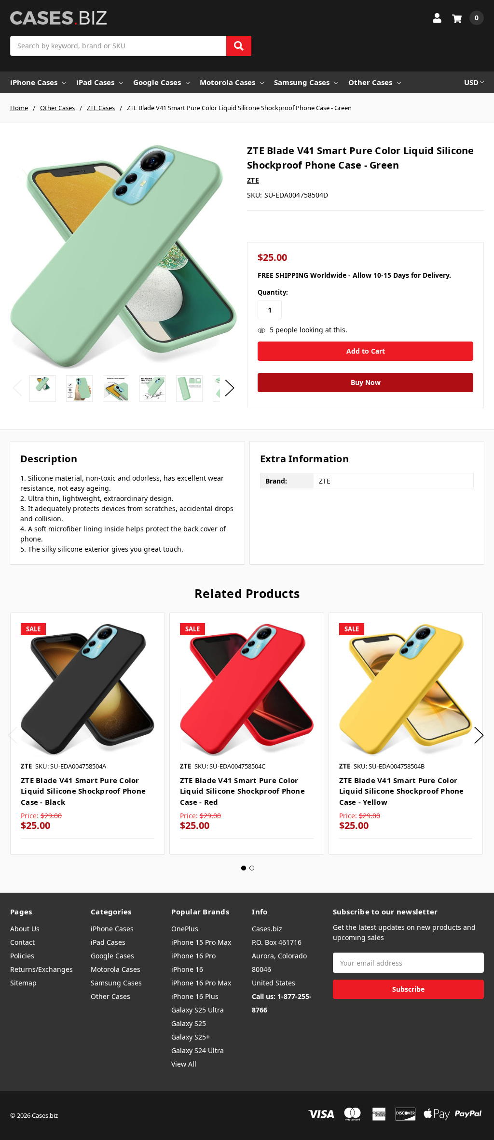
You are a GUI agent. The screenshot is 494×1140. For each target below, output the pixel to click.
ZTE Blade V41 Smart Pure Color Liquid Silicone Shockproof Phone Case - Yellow (401, 791)
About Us (25, 928)
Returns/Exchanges (41, 969)
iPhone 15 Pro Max (201, 942)
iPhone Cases (33, 82)
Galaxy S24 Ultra (197, 1050)
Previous (17, 387)
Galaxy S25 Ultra (197, 1009)
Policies (22, 955)
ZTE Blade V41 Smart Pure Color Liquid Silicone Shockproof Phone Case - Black (83, 791)
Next (229, 387)
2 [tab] (251, 868)
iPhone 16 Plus (195, 996)
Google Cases (157, 82)
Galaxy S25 (188, 1023)
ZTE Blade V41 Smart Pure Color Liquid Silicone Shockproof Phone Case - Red (242, 791)
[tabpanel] (87, 734)
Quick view (87, 689)
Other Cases (370, 82)
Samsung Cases (301, 82)
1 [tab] (243, 868)
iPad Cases (95, 82)
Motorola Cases (227, 82)
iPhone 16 (187, 969)
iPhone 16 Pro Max (201, 982)
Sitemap (23, 982)
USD (471, 82)
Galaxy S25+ (190, 1036)
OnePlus (184, 928)
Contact (22, 942)
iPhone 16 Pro (193, 955)
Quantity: (273, 292)
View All (183, 1064)
